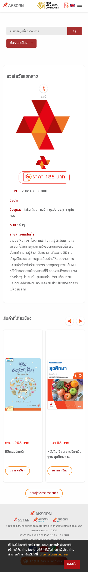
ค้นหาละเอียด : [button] (19, 43)
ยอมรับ (71, 564)
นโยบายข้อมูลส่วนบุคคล (54, 555)
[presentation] (69, 321)
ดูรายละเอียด (17, 471)
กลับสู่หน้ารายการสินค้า (44, 493)
